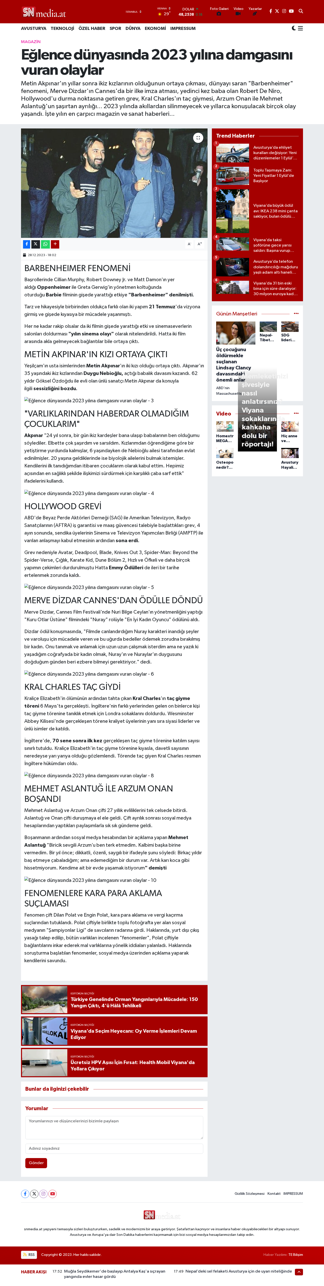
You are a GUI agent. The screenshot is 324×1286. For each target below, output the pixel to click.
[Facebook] (25, 1194)
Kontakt (274, 1194)
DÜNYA (133, 28)
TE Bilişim (295, 1255)
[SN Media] (44, 11)
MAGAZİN (30, 42)
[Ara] (301, 11)
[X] (34, 1194)
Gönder (36, 1163)
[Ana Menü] (299, 28)
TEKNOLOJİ (62, 28)
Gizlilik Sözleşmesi (250, 1194)
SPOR (115, 28)
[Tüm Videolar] (296, 414)
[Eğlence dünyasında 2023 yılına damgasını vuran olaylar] (114, 183)
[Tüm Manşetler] (296, 314)
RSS (31, 1255)
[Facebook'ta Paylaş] (26, 244)
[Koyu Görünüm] (294, 29)
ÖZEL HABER (91, 28)
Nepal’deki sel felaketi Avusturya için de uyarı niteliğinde (239, 1271)
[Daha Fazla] (55, 244)
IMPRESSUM (183, 28)
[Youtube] (52, 1194)
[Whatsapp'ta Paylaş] (45, 244)
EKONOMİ (155, 28)
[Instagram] (43, 1194)
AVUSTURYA (33, 28)
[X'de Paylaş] (35, 244)
